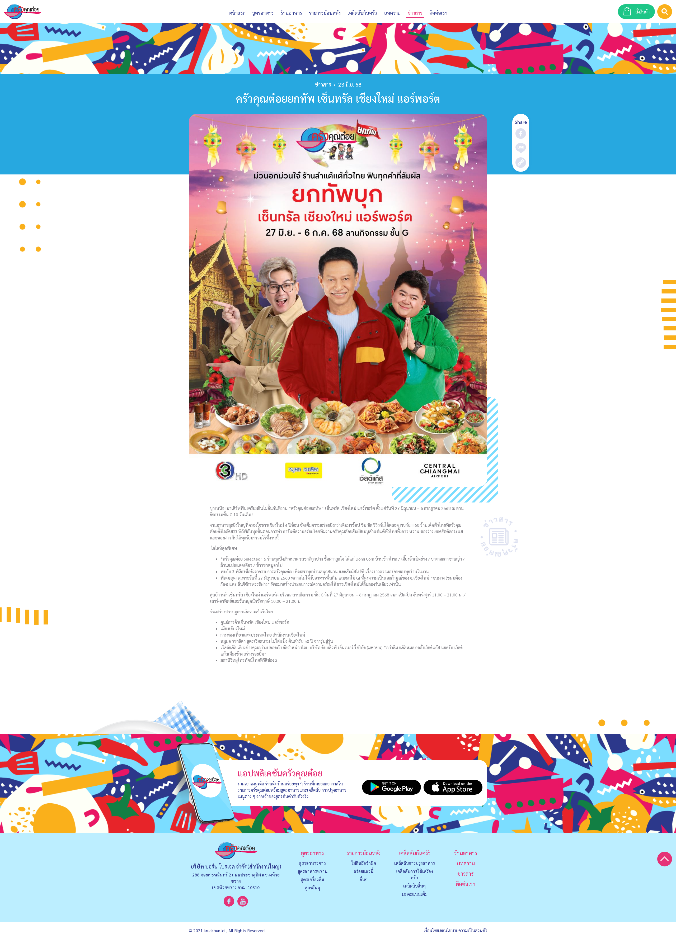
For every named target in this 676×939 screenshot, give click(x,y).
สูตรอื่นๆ (312, 887)
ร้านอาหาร (291, 13)
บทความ (392, 13)
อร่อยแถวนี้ (363, 871)
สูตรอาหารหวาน (312, 871)
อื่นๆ (364, 879)
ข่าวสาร (414, 13)
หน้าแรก (237, 13)
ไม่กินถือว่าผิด (363, 863)
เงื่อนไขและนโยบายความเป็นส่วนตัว (455, 930)
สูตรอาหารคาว (312, 863)
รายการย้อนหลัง (363, 853)
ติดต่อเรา (465, 883)
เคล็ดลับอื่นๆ (414, 886)
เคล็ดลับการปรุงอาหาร (414, 863)
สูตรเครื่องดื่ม (312, 879)
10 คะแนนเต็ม (414, 894)
